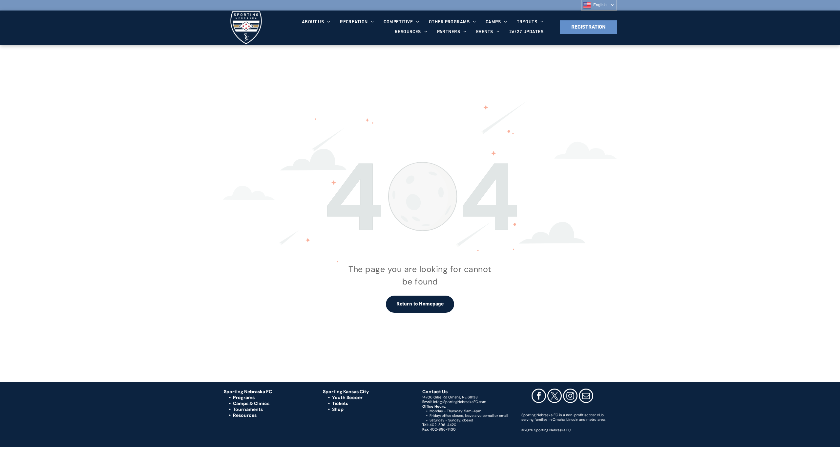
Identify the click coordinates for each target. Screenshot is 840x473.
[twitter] (554, 397)
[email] (586, 397)
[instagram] (570, 397)
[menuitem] (316, 22)
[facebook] (539, 397)
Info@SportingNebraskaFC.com (459, 401)
